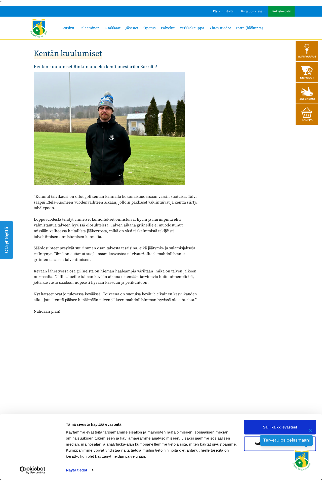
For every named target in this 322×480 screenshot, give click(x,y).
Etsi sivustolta (223, 11)
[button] (6, 240)
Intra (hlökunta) (249, 28)
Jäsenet (132, 28)
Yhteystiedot (220, 28)
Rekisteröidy (281, 11)
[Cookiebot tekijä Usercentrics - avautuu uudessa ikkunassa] (33, 470)
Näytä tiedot (76, 470)
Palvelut (168, 28)
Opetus (149, 28)
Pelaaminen (89, 28)
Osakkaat (112, 28)
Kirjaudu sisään (253, 11)
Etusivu (67, 28)
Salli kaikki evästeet (280, 427)
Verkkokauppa (192, 28)
